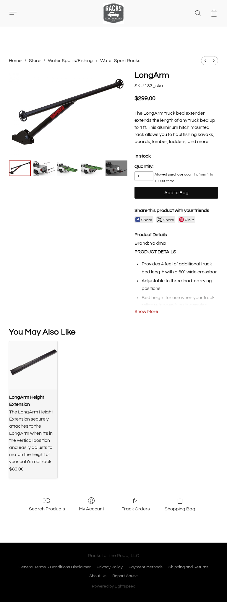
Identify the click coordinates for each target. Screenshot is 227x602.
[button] (113, 13)
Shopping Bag (180, 509)
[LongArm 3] (92, 168)
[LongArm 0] (20, 168)
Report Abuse (125, 576)
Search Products (47, 509)
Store (34, 60)
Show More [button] (146, 311)
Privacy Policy (110, 567)
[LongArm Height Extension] (33, 365)
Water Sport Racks (120, 60)
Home (15, 60)
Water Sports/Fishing (70, 60)
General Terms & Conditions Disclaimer (55, 567)
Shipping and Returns (188, 567)
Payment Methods (146, 567)
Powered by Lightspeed (113, 586)
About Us (97, 576)
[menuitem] (205, 60)
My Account (91, 509)
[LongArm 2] (68, 168)
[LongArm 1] (44, 168)
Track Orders (136, 509)
